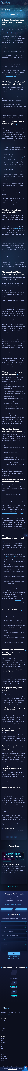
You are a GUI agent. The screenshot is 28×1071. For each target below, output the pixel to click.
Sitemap (2, 1060)
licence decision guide (11, 76)
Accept (12, 1069)
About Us (2, 1054)
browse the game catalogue (18, 603)
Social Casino (3, 1024)
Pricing (2, 1040)
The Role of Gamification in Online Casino (14, 864)
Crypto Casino (3, 1022)
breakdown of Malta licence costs (9, 513)
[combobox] (14, 939)
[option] (13, 867)
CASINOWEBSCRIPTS (9, 28)
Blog (1, 1044)
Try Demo (2, 1038)
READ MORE (22, 876)
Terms (19, 959)
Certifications (3, 1056)
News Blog (7, 9)
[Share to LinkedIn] (15, 33)
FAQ (1, 1046)
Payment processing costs (13, 450)
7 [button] (19, 886)
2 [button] (10, 886)
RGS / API (3, 1028)
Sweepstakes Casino (4, 1020)
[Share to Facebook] (7, 33)
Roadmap (2, 1048)
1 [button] (8, 886)
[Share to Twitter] (11, 33)
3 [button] (12, 886)
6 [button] (17, 886)
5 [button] (15, 886)
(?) (18, 956)
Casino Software (4, 1026)
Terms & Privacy (4, 1058)
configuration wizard (9, 605)
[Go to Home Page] (5, 2)
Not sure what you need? (14, 904)
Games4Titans (3, 1032)
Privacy (16, 959)
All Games (3, 1030)
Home (2, 9)
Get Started (3, 1042)
